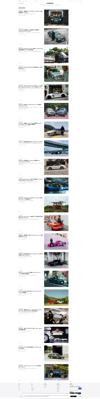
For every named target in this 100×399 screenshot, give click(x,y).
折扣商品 (32, 390)
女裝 (31, 386)
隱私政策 (77, 390)
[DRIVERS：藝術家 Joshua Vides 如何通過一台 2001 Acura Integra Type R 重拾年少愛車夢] (56, 130)
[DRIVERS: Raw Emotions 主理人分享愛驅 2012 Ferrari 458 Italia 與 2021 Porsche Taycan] (56, 185)
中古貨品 (32, 389)
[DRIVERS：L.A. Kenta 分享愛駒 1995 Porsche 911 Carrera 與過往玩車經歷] (56, 279)
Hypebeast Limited (22, 396)
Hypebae (45, 387)
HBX (44, 388)
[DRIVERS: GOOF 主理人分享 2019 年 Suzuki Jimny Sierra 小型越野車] (56, 297)
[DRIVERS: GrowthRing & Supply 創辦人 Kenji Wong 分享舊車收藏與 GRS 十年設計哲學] (56, 55)
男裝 (31, 385)
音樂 (19, 389)
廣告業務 (58, 389)
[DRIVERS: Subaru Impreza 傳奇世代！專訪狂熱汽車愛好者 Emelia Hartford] (56, 223)
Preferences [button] (47, 396)
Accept (73, 396)
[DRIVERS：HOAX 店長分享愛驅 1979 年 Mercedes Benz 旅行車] (56, 353)
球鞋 (19, 386)
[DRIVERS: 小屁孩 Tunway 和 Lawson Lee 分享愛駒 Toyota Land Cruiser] (56, 111)
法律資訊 (58, 390)
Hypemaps (45, 386)
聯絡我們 (58, 391)
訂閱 (79, 388)
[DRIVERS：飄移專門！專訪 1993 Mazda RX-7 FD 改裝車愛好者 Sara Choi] (56, 241)
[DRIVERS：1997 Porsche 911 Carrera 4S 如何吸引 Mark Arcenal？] (56, 372)
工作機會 (58, 387)
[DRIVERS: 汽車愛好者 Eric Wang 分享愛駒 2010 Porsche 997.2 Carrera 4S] (56, 167)
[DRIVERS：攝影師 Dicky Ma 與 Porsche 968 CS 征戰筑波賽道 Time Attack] (56, 18)
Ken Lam (21, 183)
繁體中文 (80, 396)
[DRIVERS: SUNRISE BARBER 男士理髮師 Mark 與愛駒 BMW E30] (56, 74)
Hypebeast (45, 385)
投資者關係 (58, 388)
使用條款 (75, 390)
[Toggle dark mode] (81, 3)
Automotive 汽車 (20, 28)
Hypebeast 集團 (59, 385)
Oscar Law (21, 15)
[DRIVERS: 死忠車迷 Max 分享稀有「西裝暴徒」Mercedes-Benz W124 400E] (56, 36)
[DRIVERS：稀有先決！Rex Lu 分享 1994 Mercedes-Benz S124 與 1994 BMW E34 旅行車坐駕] (56, 316)
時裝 (19, 385)
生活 (19, 390)
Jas (20, 127)
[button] (32, 25)
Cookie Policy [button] (31, 396)
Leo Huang (21, 71)
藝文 (19, 387)
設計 (19, 388)
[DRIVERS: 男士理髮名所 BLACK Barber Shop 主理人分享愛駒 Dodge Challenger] (56, 260)
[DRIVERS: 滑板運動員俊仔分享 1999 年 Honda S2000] (56, 148)
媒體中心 (58, 386)
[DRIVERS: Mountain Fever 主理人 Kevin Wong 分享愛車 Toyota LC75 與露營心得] (56, 204)
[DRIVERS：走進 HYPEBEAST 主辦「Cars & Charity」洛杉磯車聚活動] (56, 335)
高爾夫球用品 (33, 388)
